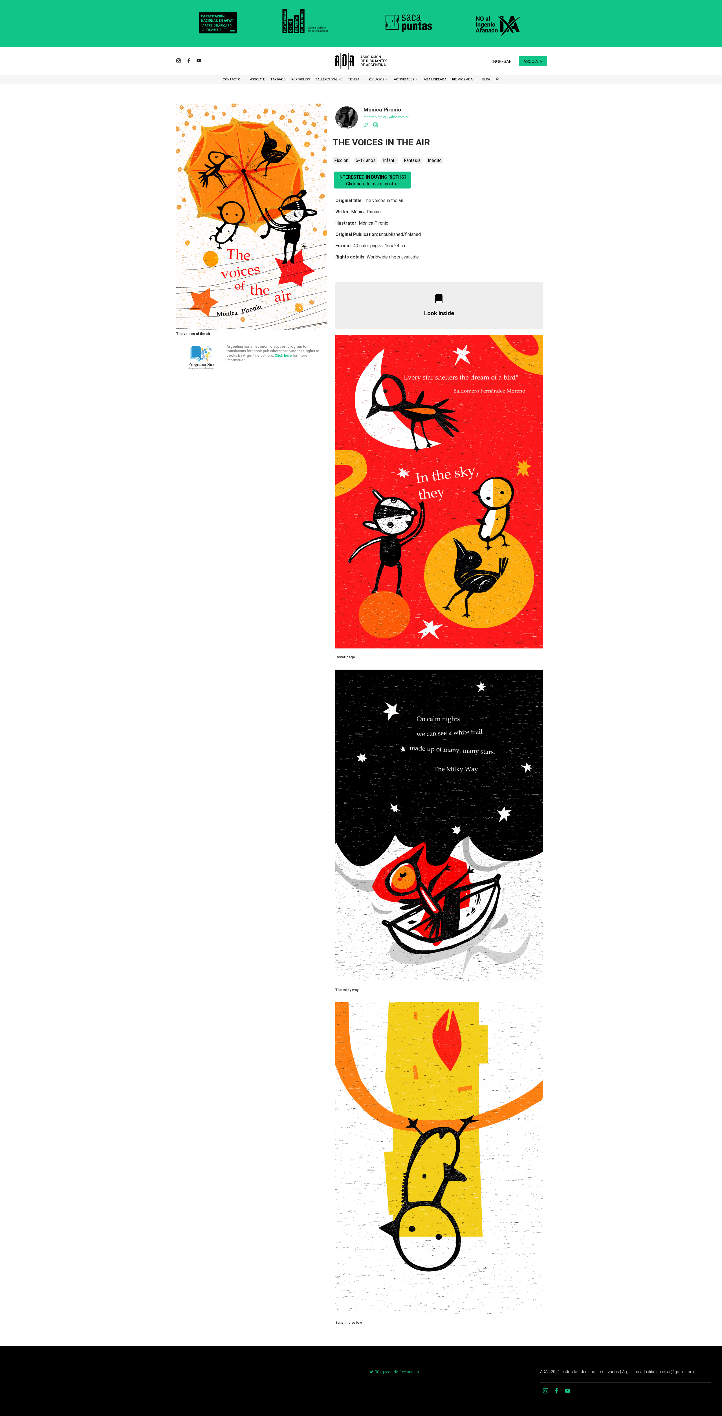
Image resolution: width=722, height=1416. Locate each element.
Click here (283, 355)
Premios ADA (463, 79)
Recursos (377, 79)
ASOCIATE (257, 79)
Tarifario (278, 79)
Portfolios (300, 79)
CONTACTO (232, 79)
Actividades (404, 79)
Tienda (354, 79)
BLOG (486, 79)
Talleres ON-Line (328, 79)
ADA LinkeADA (435, 79)
